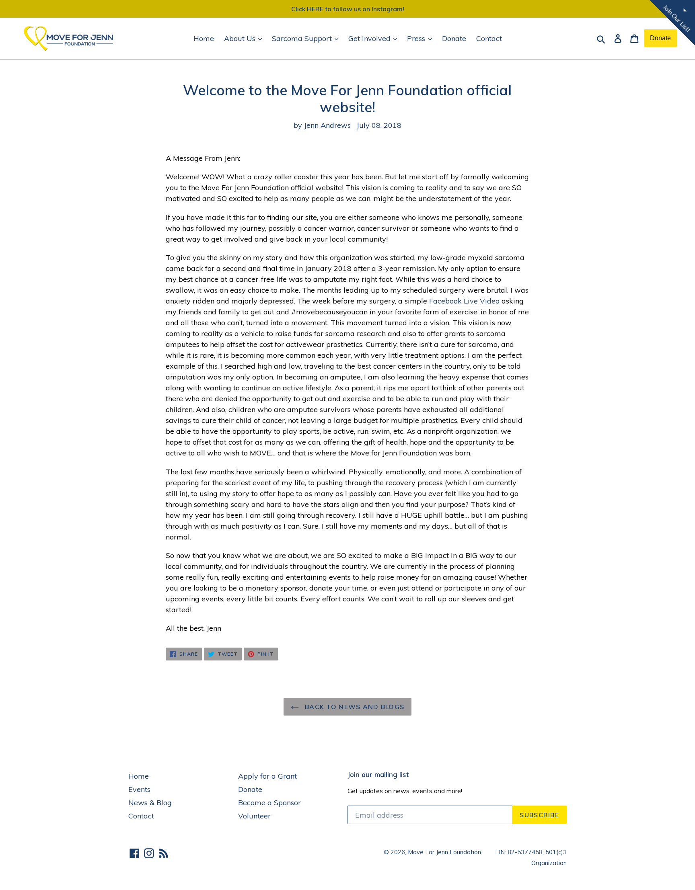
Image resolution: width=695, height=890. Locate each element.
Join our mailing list (378, 775)
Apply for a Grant (267, 776)
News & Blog (150, 802)
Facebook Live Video (464, 301)
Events (139, 789)
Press (417, 38)
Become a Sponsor (269, 802)
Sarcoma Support (303, 38)
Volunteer (254, 815)
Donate (454, 38)
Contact (489, 38)
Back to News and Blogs (353, 707)
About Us (240, 38)
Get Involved (370, 38)
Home (203, 38)
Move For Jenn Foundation (444, 852)
